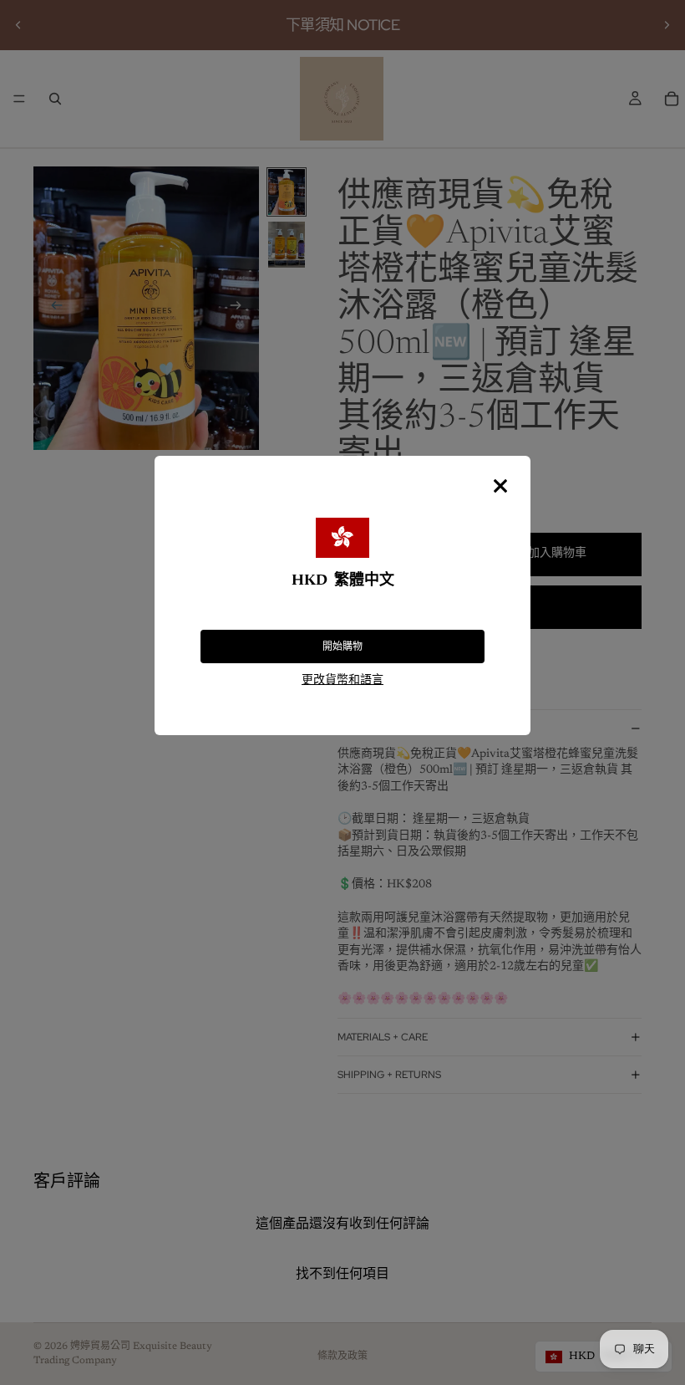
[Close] (500, 486)
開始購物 (342, 646)
